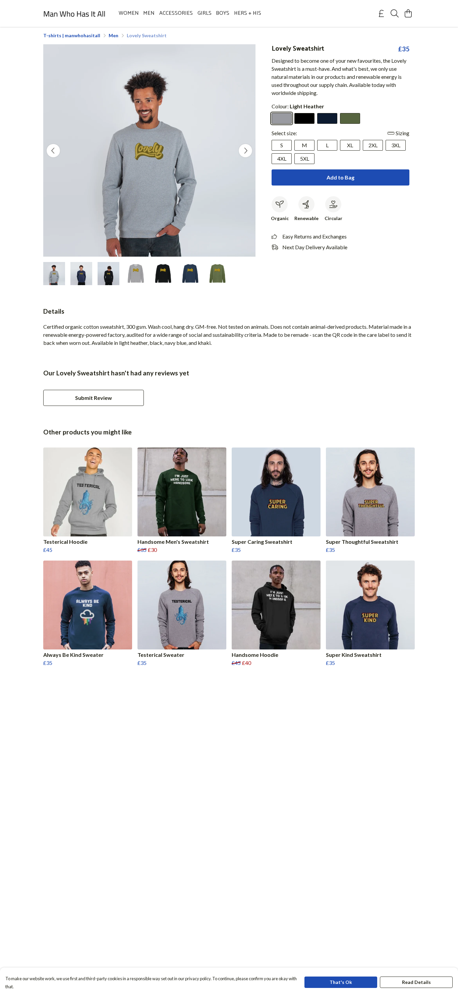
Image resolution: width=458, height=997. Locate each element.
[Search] (394, 13)
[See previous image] (53, 150)
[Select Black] (304, 118)
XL (350, 145)
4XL (281, 158)
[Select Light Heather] (282, 118)
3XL (395, 145)
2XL (373, 145)
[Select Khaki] (350, 118)
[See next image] (245, 150)
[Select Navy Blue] (327, 118)
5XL (304, 158)
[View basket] (408, 13)
